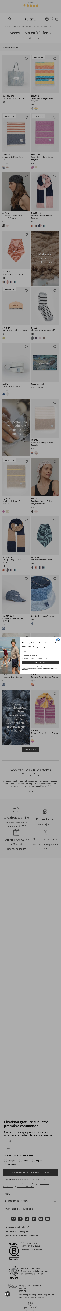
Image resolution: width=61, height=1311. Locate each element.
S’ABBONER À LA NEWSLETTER (40, 662)
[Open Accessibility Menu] (7, 1294)
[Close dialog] (58, 639)
